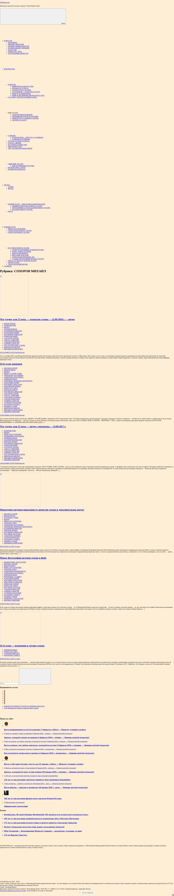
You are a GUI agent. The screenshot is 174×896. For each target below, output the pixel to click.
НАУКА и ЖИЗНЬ (14, 143)
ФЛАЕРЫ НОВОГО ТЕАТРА (22, 209)
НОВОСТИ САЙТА (15, 52)
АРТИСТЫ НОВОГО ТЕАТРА (19, 232)
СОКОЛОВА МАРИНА (12, 397)
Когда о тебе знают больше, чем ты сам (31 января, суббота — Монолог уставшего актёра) (43, 764)
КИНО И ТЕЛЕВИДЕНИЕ (21, 94)
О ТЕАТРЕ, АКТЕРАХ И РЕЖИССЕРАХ (22, 97)
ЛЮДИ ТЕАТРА (13, 262)
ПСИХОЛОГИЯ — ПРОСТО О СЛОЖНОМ (27, 137)
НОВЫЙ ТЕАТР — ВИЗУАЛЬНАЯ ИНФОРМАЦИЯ (26, 204)
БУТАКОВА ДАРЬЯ (11, 517)
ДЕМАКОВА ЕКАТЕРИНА (13, 375)
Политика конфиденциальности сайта (13, 891)
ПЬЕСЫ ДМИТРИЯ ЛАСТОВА (23, 166)
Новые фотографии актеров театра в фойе (23, 558)
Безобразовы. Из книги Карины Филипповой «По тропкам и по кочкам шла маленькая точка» (46, 814)
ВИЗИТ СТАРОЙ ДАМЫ (13, 373)
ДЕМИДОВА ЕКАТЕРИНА (13, 377)
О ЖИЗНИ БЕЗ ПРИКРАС (21, 139)
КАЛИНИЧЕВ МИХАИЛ (13, 331)
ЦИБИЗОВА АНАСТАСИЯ (13, 598)
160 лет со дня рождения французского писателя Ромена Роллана (33, 798)
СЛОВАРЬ (7, 266)
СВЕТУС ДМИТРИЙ (11, 340)
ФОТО (10, 211)
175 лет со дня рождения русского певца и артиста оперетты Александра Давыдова (40, 823)
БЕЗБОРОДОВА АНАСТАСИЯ (15, 562)
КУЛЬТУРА (12, 84)
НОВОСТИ (8, 41)
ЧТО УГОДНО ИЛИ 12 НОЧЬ (14, 345)
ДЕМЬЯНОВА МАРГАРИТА (14, 436)
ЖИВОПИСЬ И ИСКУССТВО (23, 86)
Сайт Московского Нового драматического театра (21, 708)
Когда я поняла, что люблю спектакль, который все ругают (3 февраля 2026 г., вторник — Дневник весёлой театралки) (56, 745)
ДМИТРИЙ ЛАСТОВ (15, 164)
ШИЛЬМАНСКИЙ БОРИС (13, 349)
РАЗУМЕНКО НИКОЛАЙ (13, 334)
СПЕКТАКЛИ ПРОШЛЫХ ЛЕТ (23, 257)
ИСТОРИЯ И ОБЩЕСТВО (17, 145)
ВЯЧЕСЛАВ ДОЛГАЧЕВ (16, 229)
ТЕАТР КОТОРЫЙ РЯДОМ (18, 264)
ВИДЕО (11, 188)
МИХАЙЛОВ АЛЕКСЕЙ (13, 582)
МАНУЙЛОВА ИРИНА (12, 386)
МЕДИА (7, 185)
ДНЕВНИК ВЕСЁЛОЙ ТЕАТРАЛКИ (25, 116)
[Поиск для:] (9, 683)
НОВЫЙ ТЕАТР (10, 227)
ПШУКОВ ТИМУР (10, 390)
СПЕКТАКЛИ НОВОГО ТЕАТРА (20, 230)
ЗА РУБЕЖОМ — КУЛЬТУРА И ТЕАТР (26, 92)
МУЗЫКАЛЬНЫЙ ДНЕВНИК (18, 48)
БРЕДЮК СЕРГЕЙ (10, 368)
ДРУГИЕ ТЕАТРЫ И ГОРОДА (19, 141)
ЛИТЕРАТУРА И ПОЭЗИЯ (21, 90)
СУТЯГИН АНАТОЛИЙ (12, 403)
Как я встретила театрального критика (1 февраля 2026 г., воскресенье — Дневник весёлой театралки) (49, 753)
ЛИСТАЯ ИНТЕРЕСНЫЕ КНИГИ (20, 148)
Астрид (17, 546)
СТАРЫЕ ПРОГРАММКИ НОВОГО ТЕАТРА (28, 259)
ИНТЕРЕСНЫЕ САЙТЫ (16, 167)
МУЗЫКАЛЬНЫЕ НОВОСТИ (18, 46)
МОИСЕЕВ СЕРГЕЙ (11, 584)
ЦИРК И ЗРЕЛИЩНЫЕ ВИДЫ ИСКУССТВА (28, 95)
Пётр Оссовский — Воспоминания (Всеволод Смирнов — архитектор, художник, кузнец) (43, 831)
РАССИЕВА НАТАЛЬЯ (12, 534)
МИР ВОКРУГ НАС (15, 146)
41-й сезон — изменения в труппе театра (22, 645)
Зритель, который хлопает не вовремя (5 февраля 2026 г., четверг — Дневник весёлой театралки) (46, 737)
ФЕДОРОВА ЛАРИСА (12, 404)
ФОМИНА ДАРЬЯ (10, 406)
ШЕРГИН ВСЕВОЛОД (12, 347)
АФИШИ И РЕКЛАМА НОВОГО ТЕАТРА (27, 206)
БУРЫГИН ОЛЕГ (10, 325)
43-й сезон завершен (11, 364)
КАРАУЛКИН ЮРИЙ (11, 333)
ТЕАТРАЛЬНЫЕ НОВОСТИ (18, 53)
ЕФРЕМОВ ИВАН (10, 329)
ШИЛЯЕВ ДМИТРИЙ (12, 412)
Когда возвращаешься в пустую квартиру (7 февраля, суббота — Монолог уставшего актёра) (45, 730)
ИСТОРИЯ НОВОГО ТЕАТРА (19, 248)
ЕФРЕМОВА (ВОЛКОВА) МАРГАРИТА (18, 381)
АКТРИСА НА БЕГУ (19, 120)
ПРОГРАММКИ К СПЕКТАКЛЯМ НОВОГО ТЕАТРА (31, 208)
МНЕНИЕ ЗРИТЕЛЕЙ (16, 44)
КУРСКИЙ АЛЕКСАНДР (13, 384)
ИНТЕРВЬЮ (12, 42)
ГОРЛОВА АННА (10, 523)
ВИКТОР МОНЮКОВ (20, 253)
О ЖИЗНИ (12, 136)
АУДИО (11, 187)
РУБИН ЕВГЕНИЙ (10, 336)
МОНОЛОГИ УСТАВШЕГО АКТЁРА (25, 118)
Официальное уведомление (16, 806)
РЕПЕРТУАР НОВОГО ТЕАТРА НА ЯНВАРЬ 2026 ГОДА (24, 706)
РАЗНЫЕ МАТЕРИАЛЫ (16, 169)
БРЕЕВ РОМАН (9, 323)
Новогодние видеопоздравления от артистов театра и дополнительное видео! (42, 509)
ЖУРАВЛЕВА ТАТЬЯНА (13, 577)
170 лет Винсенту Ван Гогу (15, 835)
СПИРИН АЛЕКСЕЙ (11, 343)
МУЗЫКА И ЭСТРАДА (20, 88)
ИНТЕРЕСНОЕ (9, 69)
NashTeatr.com (5, 2)
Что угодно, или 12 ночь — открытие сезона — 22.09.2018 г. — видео (37, 319)
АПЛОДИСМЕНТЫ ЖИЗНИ (22, 115)
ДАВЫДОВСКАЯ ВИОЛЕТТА (15, 571)
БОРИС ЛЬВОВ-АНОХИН (21, 251)
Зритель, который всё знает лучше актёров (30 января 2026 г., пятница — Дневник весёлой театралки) (49, 772)
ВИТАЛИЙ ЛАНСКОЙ (20, 255)
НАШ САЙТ (12, 50)
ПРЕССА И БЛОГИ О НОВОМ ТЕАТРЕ (22, 261)
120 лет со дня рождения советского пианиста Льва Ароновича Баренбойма (37, 780)
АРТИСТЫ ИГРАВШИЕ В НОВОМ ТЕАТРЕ (28, 250)
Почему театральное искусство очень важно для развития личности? (34, 827)
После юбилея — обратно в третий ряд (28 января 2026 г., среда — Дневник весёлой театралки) (46, 787)
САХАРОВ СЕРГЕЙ (11, 338)
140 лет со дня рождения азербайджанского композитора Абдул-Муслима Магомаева (41, 819)
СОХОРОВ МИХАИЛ (12, 342)
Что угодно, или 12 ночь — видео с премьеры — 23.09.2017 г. (33, 426)
